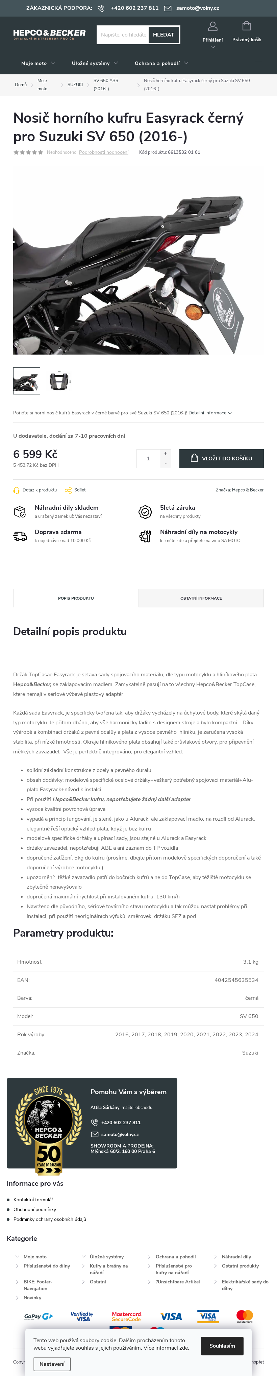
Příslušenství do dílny (47, 1266)
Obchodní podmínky (35, 1209)
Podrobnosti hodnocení (103, 152)
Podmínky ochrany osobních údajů (50, 1219)
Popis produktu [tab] (76, 598)
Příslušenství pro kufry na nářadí (174, 1269)
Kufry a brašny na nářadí (109, 1269)
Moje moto (35, 1257)
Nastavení (52, 1364)
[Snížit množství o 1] (165, 463)
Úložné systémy (107, 1257)
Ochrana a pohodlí (176, 1257)
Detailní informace (207, 413)
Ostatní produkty (240, 1266)
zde (183, 1348)
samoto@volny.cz (120, 1134)
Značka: (240, 490)
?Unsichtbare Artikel (178, 1282)
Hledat (163, 35)
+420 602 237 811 (121, 1122)
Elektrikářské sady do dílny (245, 1285)
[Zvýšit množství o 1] (165, 454)
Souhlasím (222, 1346)
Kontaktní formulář (33, 1200)
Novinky (32, 1298)
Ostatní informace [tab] (201, 598)
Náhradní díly (236, 1257)
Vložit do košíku (227, 458)
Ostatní (98, 1282)
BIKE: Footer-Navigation (38, 1285)
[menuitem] (38, 63)
